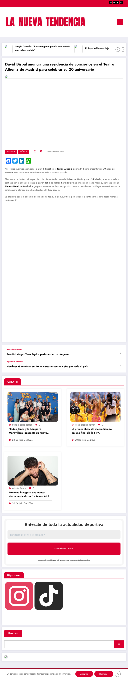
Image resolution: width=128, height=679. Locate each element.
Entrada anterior (14, 349)
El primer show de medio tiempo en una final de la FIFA (92, 430)
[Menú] (120, 22)
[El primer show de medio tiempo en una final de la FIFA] (95, 406)
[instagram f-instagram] (110, 2)
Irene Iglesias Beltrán (22, 424)
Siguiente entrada (15, 361)
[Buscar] (119, 644)
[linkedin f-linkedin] (121, 2)
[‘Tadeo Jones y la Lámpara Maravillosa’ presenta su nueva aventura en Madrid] (33, 406)
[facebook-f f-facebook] (117, 2)
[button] (16, 214)
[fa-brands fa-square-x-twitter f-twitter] (114, 2)
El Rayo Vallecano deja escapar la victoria (104, 48)
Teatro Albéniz (64, 168)
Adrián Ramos (19, 488)
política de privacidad (56, 560)
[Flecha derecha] (123, 50)
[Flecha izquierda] (118, 50)
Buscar (13, 633)
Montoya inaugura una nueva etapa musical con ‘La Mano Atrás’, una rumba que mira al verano (30, 494)
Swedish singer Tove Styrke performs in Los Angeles (38, 354)
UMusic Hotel (12, 186)
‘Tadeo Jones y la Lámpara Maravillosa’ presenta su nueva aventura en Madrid (28, 431)
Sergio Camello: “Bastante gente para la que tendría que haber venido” (39, 48)
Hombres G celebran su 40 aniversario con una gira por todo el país (47, 366)
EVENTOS (11, 151)
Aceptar (84, 674)
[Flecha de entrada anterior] (120, 353)
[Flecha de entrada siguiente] (120, 367)
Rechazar (103, 674)
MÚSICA (23, 151)
